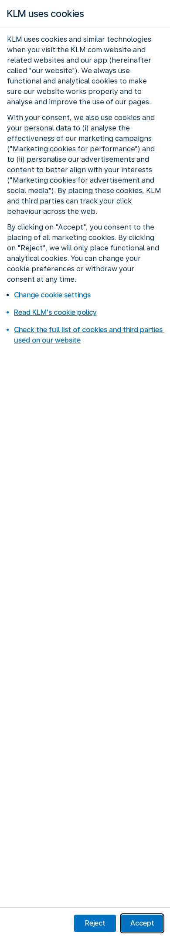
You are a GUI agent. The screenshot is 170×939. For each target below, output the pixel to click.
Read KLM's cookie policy (55, 312)
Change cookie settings (52, 295)
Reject (95, 923)
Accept (142, 923)
